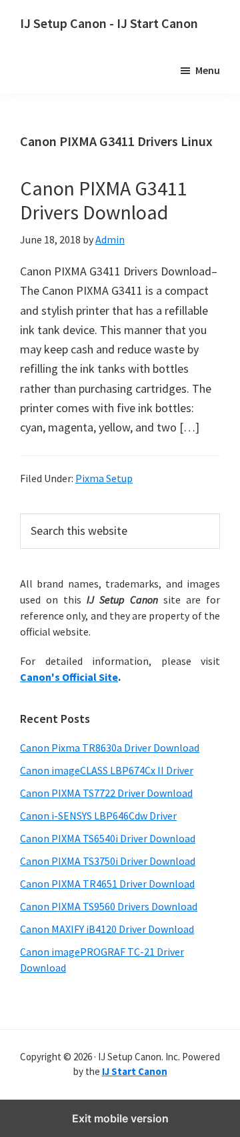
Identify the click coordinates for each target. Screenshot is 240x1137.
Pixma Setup (104, 478)
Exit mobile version (120, 1118)
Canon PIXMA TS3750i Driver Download (107, 861)
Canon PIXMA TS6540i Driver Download (107, 838)
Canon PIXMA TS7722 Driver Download (106, 793)
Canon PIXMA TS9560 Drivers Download (108, 906)
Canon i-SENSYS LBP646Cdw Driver (98, 815)
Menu (207, 70)
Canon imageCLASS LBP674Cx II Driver (106, 770)
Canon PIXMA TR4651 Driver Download (107, 883)
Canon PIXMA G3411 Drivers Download (103, 200)
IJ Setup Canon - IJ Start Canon (109, 23)
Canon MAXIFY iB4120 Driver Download (107, 929)
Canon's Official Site (69, 677)
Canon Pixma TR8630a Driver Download (109, 747)
